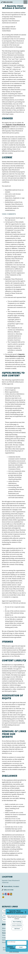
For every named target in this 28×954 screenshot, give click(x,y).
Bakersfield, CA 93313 (11, 886)
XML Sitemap (14, 952)
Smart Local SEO (12, 947)
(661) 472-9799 (7, 2)
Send (20, 947)
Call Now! (17, 928)
